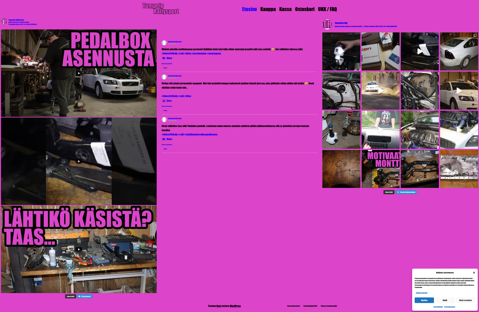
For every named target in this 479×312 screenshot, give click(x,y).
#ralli (181, 53)
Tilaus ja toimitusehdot (329, 306)
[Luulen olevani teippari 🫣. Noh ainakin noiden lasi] (459, 51)
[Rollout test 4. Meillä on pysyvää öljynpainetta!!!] (420, 130)
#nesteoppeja (214, 53)
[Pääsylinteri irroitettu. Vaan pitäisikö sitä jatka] (420, 91)
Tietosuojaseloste (449, 307)
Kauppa (268, 9)
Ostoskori (305, 9)
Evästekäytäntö (438, 307)
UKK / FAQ (327, 9)
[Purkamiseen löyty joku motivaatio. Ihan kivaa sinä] (341, 169)
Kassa (285, 9)
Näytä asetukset (465, 300)
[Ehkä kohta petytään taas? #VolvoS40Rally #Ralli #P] (459, 130)
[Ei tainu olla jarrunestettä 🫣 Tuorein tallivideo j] (381, 130)
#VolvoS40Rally (170, 53)
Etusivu (249, 9)
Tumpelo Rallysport (175, 41)
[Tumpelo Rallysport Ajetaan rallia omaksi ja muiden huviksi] (160, 9)
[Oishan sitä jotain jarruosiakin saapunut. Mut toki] (381, 51)
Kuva (169, 100)
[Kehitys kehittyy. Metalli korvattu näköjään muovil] (420, 169)
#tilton (187, 53)
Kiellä (445, 300)
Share (165, 68)
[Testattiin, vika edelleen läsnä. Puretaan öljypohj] (381, 169)
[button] (474, 272)
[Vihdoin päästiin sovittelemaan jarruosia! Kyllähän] (341, 51)
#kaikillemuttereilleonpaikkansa (200, 134)
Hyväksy (424, 300)
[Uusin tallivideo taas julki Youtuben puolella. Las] (420, 51)
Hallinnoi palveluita (421, 293)
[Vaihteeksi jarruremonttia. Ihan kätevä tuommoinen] (341, 130)
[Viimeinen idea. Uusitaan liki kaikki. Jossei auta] (459, 169)
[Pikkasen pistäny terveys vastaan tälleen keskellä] (341, 91)
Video (169, 58)
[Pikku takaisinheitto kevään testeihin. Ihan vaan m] (381, 91)
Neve (218, 305)
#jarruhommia (199, 53)
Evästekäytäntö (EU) (310, 306)
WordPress (235, 305)
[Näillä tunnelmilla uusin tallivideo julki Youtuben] (459, 91)
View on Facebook (167, 63)
